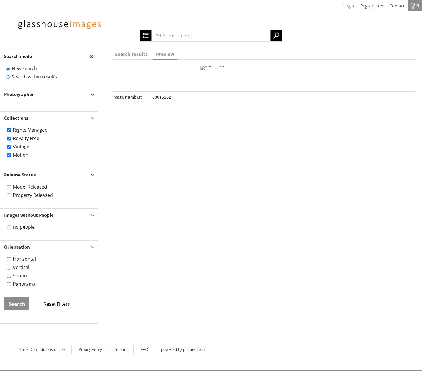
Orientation (17, 247)
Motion (20, 155)
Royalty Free (26, 138)
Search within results (34, 77)
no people (24, 227)
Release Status (20, 175)
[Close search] (145, 35)
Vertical (21, 267)
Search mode (18, 56)
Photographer (19, 94)
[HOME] (211, 23)
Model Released (30, 187)
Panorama (24, 284)
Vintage (21, 146)
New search (24, 68)
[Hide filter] (92, 56)
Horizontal (24, 259)
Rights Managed (30, 130)
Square (20, 275)
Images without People (29, 215)
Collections (16, 118)
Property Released (33, 195)
